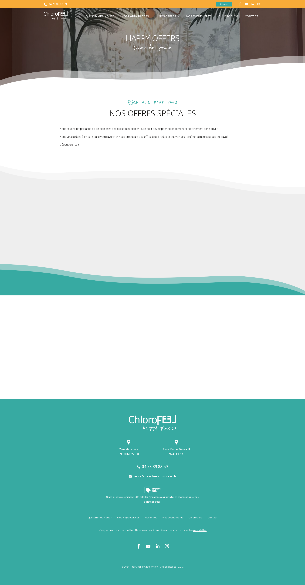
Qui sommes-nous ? (100, 16)
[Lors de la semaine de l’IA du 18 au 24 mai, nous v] (178, 373)
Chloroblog (228, 16)
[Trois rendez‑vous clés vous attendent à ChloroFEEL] (178, 323)
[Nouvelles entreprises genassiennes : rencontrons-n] (228, 373)
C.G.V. (180, 567)
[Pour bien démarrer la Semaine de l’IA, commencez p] (228, 323)
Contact (251, 16)
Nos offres (167, 16)
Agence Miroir (151, 567)
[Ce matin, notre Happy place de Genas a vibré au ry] (127, 323)
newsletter (200, 530)
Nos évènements (198, 16)
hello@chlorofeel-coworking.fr (154, 476)
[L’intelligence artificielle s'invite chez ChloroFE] (279, 373)
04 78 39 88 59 (57, 4)
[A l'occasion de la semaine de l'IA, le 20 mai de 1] (279, 323)
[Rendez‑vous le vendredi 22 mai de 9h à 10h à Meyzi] (127, 373)
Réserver (224, 4)
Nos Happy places (135, 16)
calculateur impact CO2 (127, 497)
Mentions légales (167, 567)
